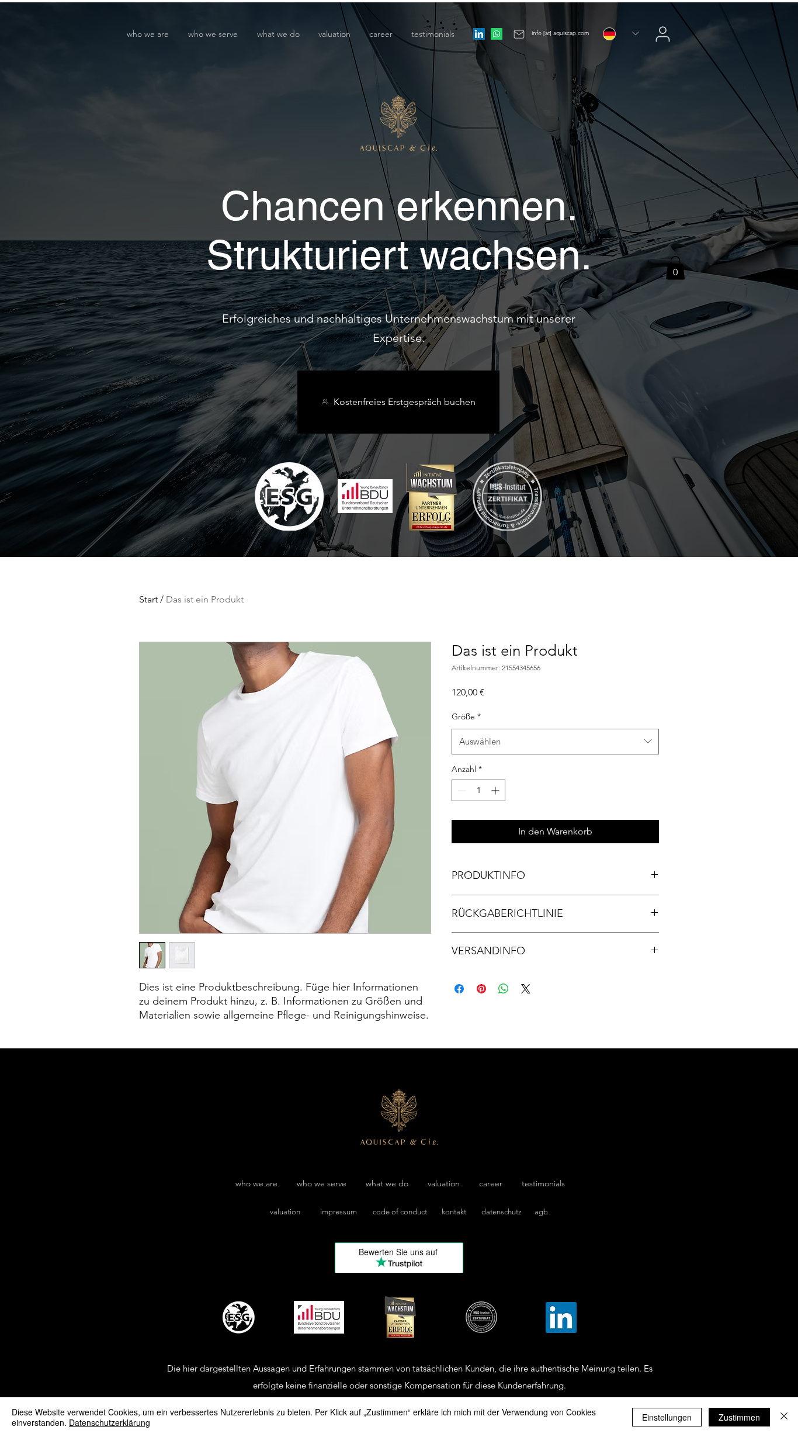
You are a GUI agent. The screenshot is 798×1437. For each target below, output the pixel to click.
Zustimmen (739, 1417)
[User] (663, 34)
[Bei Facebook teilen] (459, 989)
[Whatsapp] (496, 34)
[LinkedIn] (479, 34)
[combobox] (555, 741)
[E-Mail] (519, 34)
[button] (675, 268)
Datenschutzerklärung (109, 1422)
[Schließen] (784, 1417)
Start (148, 599)
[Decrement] (460, 790)
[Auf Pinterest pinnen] (481, 989)
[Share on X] (526, 989)
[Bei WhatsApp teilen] (504, 989)
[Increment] (496, 790)
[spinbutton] (478, 790)
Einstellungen (667, 1417)
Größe (466, 716)
